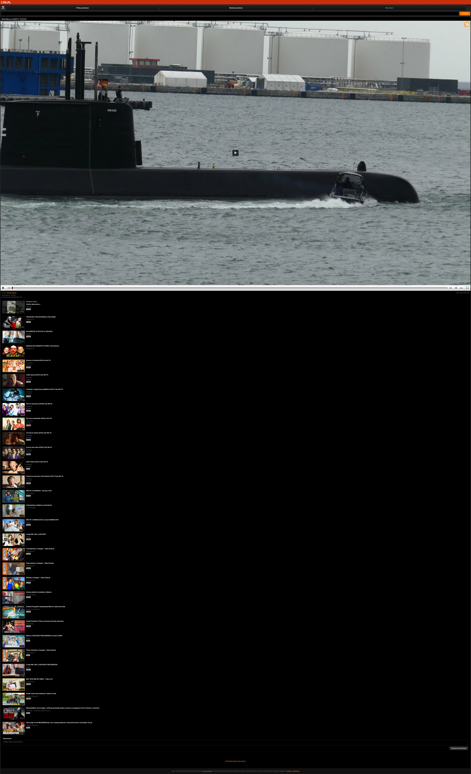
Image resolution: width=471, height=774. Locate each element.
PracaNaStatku (12, 293)
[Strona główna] (6, 2)
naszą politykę (207, 771)
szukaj (464, 14)
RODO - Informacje (293, 771)
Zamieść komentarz (458, 748)
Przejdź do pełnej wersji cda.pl (235, 761)
